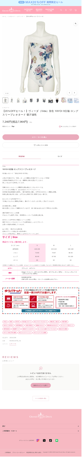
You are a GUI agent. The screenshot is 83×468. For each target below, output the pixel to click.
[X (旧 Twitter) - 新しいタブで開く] (44, 440)
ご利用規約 (8, 452)
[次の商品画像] (74, 93)
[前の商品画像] (69, 93)
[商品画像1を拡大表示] (40, 58)
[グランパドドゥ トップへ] (41, 415)
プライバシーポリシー (18, 452)
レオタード (12, 16)
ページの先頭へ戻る (40, 398)
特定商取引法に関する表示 (33, 452)
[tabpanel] (40, 215)
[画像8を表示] (50, 100)
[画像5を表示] (31, 100)
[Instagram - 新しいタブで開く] (38, 440)
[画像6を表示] (37, 100)
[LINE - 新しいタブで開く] (57, 440)
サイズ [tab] (60, 156)
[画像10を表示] (63, 100)
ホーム (4, 16)
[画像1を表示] (5, 100)
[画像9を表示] (57, 100)
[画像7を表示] (44, 100)
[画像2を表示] (12, 100)
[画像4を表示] (25, 100)
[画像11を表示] (70, 100)
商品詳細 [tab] (21, 156)
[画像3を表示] (18, 100)
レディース (20, 16)
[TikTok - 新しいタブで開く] (50, 440)
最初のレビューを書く (41, 385)
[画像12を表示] (76, 100)
